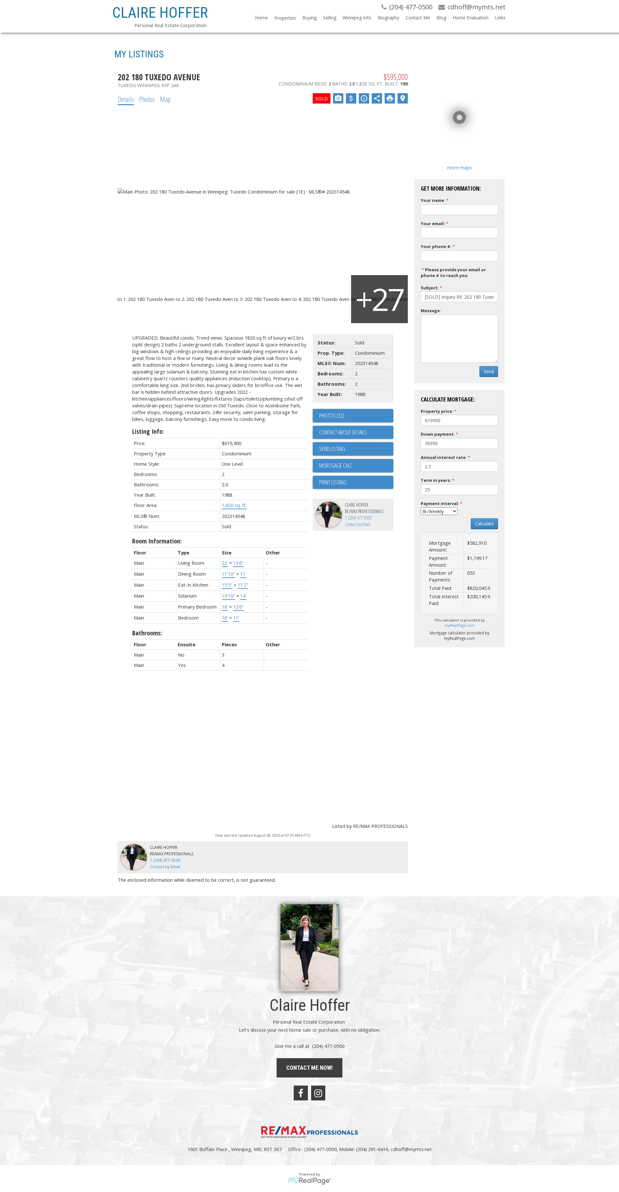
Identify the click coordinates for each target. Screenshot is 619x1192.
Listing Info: (148, 431)
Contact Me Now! (309, 1067)
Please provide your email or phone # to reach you (453, 273)
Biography (388, 18)
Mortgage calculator (356, 466)
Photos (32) (331, 415)
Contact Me (418, 18)
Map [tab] (165, 99)
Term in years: (436, 480)
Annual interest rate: (444, 457)
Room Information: (157, 541)
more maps (459, 167)
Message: (431, 310)
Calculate (484, 524)
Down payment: (438, 434)
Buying (309, 18)
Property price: (437, 411)
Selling (329, 18)
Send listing (332, 448)
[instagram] (318, 1093)
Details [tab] (126, 99)
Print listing (332, 482)
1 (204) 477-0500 (358, 518)
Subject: (430, 288)
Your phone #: (436, 246)
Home (261, 18)
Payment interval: (440, 503)
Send (489, 371)
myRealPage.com (460, 625)
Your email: (433, 223)
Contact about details (343, 432)
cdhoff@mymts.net (411, 1149)
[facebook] (301, 1093)
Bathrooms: (147, 633)
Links (500, 18)
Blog (441, 18)
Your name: (433, 200)
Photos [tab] (147, 99)
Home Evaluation (470, 18)
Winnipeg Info (357, 18)
